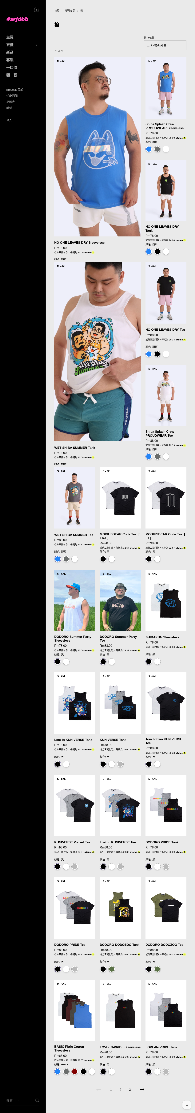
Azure (57, 1071)
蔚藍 (148, 149)
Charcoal (66, 1071)
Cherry (74, 1071)
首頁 (57, 10)
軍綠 (111, 969)
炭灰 (157, 149)
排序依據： (150, 38)
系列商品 (70, 10)
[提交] (37, 1100)
